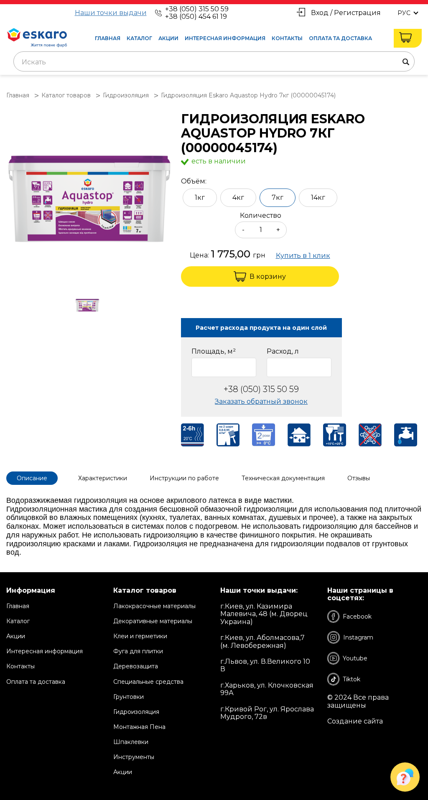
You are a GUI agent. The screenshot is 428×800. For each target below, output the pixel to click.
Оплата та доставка (340, 38)
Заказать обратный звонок (261, 401)
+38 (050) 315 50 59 (197, 9)
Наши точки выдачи (111, 13)
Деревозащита (135, 666)
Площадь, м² (213, 351)
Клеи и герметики (140, 636)
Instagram (358, 637)
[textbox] (214, 62)
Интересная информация (225, 38)
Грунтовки (128, 696)
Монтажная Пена (139, 727)
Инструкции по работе (184, 478)
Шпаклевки (130, 742)
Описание (32, 478)
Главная (107, 38)
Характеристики (102, 478)
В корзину (268, 276)
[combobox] (214, 61)
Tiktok (351, 679)
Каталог (139, 38)
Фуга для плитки (138, 651)
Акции (168, 38)
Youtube (355, 658)
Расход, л (283, 351)
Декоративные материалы (152, 621)
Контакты (287, 38)
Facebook (357, 616)
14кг (318, 197)
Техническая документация (283, 478)
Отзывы (358, 478)
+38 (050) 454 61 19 (196, 16)
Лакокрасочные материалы (154, 606)
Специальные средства (148, 681)
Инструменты (133, 757)
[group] (89, 196)
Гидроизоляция (136, 711)
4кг (238, 197)
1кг (200, 197)
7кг (277, 197)
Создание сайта (355, 721)
